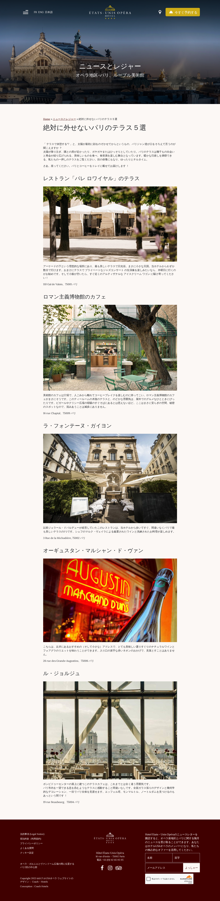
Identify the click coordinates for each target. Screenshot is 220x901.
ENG (41, 12)
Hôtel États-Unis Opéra (110, 852)
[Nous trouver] (160, 12)
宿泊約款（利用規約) (30, 838)
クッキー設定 (27, 852)
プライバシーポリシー (31, 843)
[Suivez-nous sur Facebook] (102, 868)
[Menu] (25, 12)
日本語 (49, 12)
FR (35, 12)
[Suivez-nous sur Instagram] (110, 868)
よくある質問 (27, 848)
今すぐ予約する (185, 12)
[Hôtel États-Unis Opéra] (110, 11)
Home (46, 119)
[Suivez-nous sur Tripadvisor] (117, 868)
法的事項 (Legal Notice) (32, 834)
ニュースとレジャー (64, 119)
